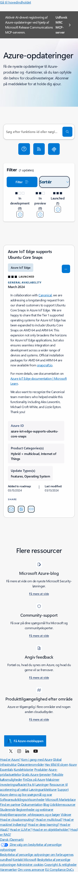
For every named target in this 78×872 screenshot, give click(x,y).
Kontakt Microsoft (24, 859)
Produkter (41, 769)
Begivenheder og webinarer (34, 809)
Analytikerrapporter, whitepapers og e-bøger (30, 814)
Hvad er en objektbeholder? (51, 829)
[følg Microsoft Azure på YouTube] (35, 751)
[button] (24, 149)
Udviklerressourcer (62, 804)
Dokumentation (31, 804)
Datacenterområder (30, 764)
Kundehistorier (23, 769)
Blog (46, 804)
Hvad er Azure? (10, 759)
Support (62, 789)
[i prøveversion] (40, 214)
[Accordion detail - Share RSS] (21, 509)
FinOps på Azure (34, 779)
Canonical (45, 295)
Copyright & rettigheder (60, 864)
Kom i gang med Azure (36, 759)
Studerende (7, 809)
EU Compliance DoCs (59, 869)
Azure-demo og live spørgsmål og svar (26, 794)
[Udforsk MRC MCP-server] (54, 149)
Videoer (66, 814)
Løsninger (42, 784)
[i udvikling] (19, 214)
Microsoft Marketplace (60, 799)
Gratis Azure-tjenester (36, 774)
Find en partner (10, 804)
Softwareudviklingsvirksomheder (22, 799)
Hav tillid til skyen (56, 764)
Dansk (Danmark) (12, 839)
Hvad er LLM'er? (21, 829)
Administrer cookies (30, 864)
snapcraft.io (44, 365)
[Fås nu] (57, 209)
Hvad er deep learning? (43, 824)
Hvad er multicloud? (49, 819)
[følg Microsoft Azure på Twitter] (10, 751)
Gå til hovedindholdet (15, 2)
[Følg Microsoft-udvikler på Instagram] (19, 751)
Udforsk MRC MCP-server (61, 24)
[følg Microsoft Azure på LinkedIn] (27, 751)
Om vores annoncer (31, 869)
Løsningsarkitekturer (43, 789)
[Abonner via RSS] (39, 149)
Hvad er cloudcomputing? (17, 819)
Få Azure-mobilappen (28, 741)
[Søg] (67, 132)
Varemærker (8, 869)
